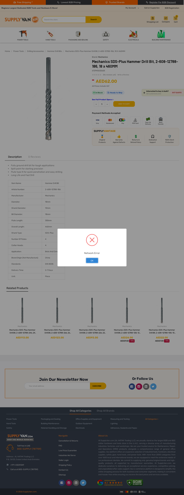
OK (92, 260)
